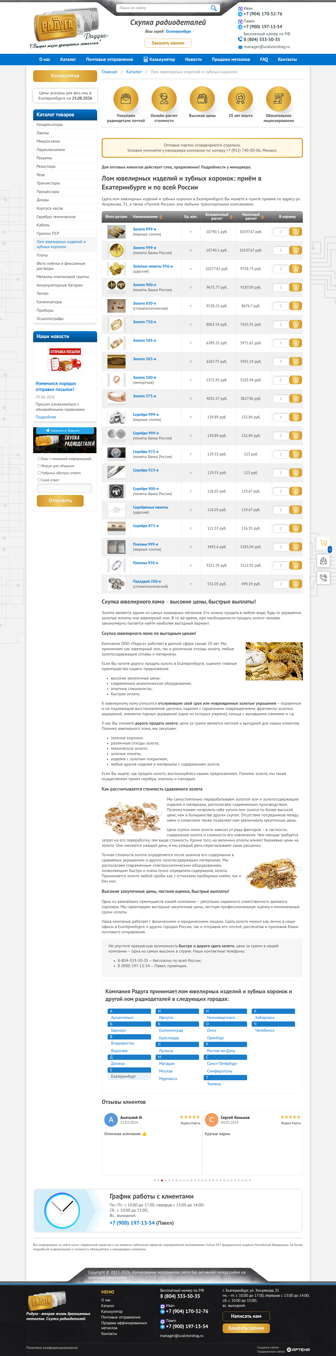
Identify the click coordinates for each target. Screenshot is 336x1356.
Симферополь (219, 1071)
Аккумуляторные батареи (60, 285)
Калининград (171, 1030)
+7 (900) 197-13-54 (263, 27)
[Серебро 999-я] (116, 417)
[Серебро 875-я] (116, 528)
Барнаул (118, 1030)
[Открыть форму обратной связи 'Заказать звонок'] (323, 578)
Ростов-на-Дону (221, 1050)
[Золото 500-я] (116, 380)
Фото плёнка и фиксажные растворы (61, 266)
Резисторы (46, 166)
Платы (42, 255)
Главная (109, 72)
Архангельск (122, 1017)
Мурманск (168, 1078)
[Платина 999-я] (116, 547)
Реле (41, 175)
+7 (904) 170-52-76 (263, 14)
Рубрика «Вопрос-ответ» (61, 473)
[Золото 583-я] (116, 361)
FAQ (264, 59)
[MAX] (240, 8)
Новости (193, 59)
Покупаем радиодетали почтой (126, 118)
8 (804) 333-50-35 (262, 39)
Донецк (118, 1063)
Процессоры (48, 191)
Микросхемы (48, 141)
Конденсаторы (50, 124)
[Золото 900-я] (116, 287)
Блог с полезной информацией (66, 459)
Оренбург (215, 1038)
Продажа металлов (231, 59)
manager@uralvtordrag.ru (267, 46)
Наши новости (53, 336)
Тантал (42, 293)
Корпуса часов (50, 208)
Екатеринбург (178, 31)
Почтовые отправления (109, 59)
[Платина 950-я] (116, 565)
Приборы (45, 310)
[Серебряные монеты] (116, 510)
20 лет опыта (241, 115)
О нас (44, 59)
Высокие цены (202, 115)
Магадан (167, 1063)
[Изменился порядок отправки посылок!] (65, 362)
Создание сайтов (268, 1347)
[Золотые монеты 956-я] (116, 269)
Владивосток (122, 1043)
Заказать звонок (168, 43)
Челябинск (265, 1030)
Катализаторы (49, 302)
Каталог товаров (55, 114)
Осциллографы (50, 318)
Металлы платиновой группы (63, 276)
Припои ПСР (48, 233)
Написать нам (246, 1316)
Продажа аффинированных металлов (124, 1325)
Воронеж (119, 1050)
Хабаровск (265, 1017)
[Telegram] (240, 14)
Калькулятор (161, 59)
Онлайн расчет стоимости (164, 118)
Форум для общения (57, 466)
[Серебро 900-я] (116, 491)
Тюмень (214, 1084)
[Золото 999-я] (116, 232)
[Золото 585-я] (116, 343)
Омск (211, 1030)
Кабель (43, 225)
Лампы (43, 133)
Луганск (166, 1050)
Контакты (287, 59)
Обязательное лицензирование (279, 118)
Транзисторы (48, 183)
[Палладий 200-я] (116, 584)
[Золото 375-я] (116, 399)
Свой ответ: (50, 480)
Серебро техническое (56, 216)
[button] (155, 1180)
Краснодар (169, 1038)
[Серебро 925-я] (116, 454)
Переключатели (51, 149)
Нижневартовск (221, 1017)
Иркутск (166, 1017)
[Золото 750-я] (116, 324)
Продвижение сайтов (271, 1351)
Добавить (295, 231)
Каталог (68, 59)
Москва (166, 1071)
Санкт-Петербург (222, 1063)
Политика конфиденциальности (52, 1348)
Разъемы (44, 158)
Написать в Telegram (65, 430)
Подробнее (46, 417)
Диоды (43, 200)
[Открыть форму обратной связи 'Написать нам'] (323, 561)
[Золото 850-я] (116, 306)
